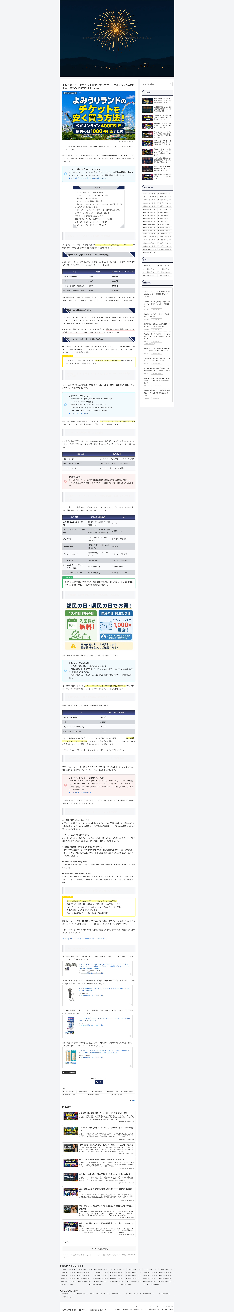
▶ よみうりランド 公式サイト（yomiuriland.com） (88, 178)
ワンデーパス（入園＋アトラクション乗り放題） (93, 195)
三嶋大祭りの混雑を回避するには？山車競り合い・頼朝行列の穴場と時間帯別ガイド (157, 304)
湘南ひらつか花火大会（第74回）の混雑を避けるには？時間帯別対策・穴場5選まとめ (157, 381)
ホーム (138, 1306)
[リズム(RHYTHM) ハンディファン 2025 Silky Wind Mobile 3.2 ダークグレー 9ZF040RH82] (71, 994)
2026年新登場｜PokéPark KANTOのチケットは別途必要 (93, 219)
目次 (96, 188)
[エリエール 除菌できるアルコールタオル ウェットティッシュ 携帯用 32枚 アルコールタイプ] (71, 1024)
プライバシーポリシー (148, 1306)
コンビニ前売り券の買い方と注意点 (87, 207)
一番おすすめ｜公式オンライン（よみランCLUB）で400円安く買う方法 (99, 204)
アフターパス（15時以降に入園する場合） (91, 201)
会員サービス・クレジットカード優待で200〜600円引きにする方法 (97, 210)
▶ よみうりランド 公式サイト (80, 793)
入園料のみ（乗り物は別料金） (87, 198)
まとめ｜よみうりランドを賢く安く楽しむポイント (92, 225)
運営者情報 (169, 1306)
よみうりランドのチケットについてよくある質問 (91, 222)
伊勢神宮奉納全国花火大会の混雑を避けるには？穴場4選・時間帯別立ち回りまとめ (157, 393)
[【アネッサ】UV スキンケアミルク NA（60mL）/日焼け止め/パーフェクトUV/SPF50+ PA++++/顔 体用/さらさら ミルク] (71, 1055)
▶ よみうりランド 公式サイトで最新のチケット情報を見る (84, 939)
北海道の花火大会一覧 (69, 1072)
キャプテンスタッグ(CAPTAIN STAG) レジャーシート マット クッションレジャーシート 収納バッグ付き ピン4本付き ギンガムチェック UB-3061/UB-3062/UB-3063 (104, 966)
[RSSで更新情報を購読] (101, 1082)
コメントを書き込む (99, 1248)
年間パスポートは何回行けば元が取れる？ (89, 216)
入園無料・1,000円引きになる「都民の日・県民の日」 (93, 213)
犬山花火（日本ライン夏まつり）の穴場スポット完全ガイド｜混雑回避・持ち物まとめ (157, 336)
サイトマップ (160, 1306)
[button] (170, 84)
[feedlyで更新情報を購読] (97, 1082)
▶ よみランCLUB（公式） (79, 413)
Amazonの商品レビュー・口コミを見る (92, 973)
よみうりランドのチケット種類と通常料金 (89, 192)
